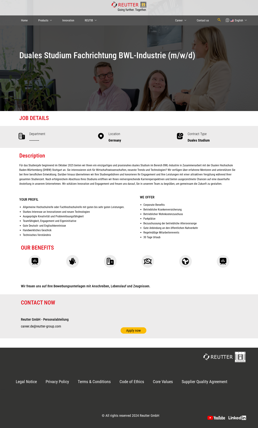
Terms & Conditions (94, 381)
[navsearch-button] (219, 19)
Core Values (163, 381)
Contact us (203, 20)
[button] (238, 20)
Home (24, 20)
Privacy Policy (57, 381)
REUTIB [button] (89, 20)
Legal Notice (26, 381)
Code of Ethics (132, 381)
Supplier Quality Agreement (204, 381)
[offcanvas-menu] (3, 390)
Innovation (68, 20)
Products (43, 20)
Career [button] (179, 20)
